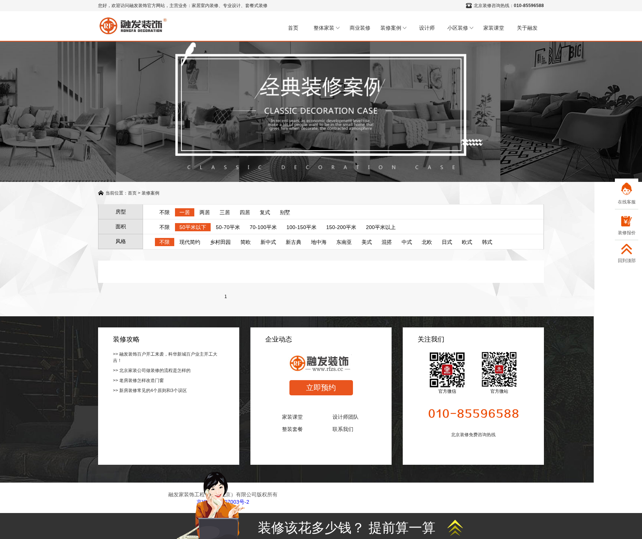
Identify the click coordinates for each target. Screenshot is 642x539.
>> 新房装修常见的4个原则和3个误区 (150, 390)
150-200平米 (341, 227)
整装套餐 (292, 429)
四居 (245, 212)
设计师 (427, 28)
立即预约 (321, 387)
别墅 (285, 212)
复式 (265, 212)
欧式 (467, 242)
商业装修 (360, 28)
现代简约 (189, 242)
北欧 (427, 242)
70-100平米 (263, 227)
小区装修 (457, 28)
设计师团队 (346, 417)
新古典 (293, 242)
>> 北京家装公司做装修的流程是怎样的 (152, 370)
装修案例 (390, 28)
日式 (447, 242)
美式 (366, 242)
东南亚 (344, 242)
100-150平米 (301, 227)
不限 (164, 212)
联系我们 (343, 429)
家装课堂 (493, 28)
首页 (293, 28)
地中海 (319, 242)
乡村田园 (220, 242)
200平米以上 (381, 227)
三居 (225, 212)
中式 (407, 242)
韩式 (487, 242)
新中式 (268, 242)
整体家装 (324, 28)
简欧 (245, 242)
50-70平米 (228, 227)
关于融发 (527, 28)
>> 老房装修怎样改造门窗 (138, 380)
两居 (205, 212)
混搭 (387, 242)
